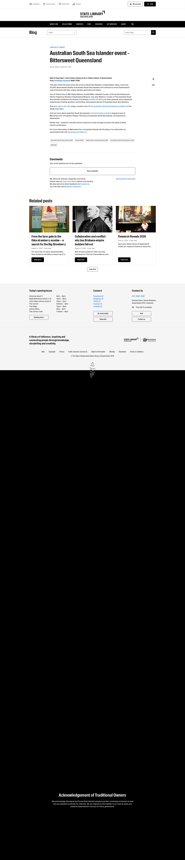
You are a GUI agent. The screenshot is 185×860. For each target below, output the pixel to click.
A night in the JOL (63, 106)
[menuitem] (54, 24)
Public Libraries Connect (76, 352)
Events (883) (79, 140)
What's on (54, 24)
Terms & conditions (137, 352)
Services (79, 24)
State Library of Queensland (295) (97, 140)
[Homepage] (131, 340)
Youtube (96, 304)
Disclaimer (122, 352)
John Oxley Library (57, 47)
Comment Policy (69, 181)
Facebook (97, 296)
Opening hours (39, 317)
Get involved (112, 24)
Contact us (141, 319)
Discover (99, 24)
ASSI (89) (54, 145)
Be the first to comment (125, 179)
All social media (103, 313)
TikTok (95, 301)
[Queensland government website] (149, 340)
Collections (67, 24)
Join (150, 4)
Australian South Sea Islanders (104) (122, 140)
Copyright (52, 352)
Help (43, 352)
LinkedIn (96, 306)
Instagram (97, 298)
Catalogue (34, 4)
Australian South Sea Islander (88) (62, 140)
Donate (77, 4)
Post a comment (92, 171)
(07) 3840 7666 (138, 296)
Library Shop (49, 4)
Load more (92, 269)
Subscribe (64, 4)
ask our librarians (74, 186)
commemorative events (100, 113)
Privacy (61, 352)
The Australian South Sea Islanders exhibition (108, 106)
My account (135, 4)
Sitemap (112, 352)
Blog (33, 32)
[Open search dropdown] (132, 24)
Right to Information (98, 352)
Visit (89, 24)
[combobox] (61, 32)
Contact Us (84, 184)
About (123, 24)
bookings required (62, 80)
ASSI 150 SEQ (96, 99)
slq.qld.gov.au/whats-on (77, 132)
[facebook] (153, 79)
